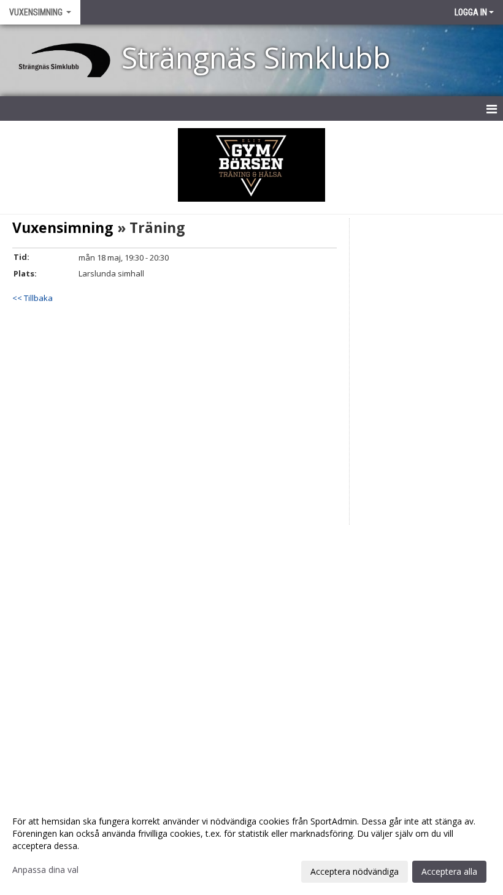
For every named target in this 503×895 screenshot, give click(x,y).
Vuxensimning (62, 227)
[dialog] (251, 846)
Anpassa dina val (45, 869)
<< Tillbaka (32, 297)
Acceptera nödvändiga (354, 871)
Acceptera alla (449, 871)
